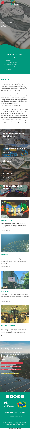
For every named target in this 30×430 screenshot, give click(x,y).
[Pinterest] (22, 396)
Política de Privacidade (15, 416)
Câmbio (7, 161)
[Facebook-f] (11, 396)
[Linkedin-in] (18, 396)
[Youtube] (15, 396)
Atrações (4, 255)
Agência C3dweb (21, 424)
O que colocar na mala (13, 187)
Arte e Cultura (6, 220)
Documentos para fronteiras (13, 135)
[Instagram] (7, 396)
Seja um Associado (11, 412)
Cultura (7, 173)
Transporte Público (14, 148)
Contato (22, 412)
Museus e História (8, 326)
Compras (5, 291)
